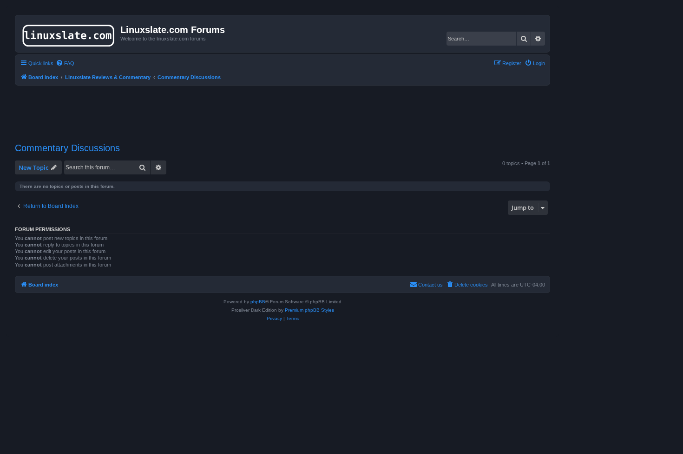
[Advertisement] (282, 108)
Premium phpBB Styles (309, 310)
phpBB (257, 301)
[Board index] (69, 33)
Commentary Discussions (67, 148)
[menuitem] (65, 63)
